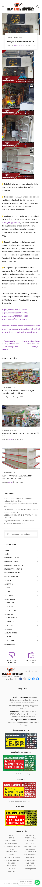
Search (37, 6)
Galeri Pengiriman (14, 37)
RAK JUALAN (8, 607)
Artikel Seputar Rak (9, 387)
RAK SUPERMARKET (11, 633)
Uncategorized (9, 644)
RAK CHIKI (7, 592)
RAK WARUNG (9, 640)
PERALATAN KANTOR (11, 558)
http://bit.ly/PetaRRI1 (11, 222)
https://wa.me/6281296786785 (15, 319)
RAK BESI (7, 588)
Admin (10, 397)
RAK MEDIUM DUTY (10, 618)
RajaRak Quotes (19, 45)
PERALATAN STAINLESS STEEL (14, 565)
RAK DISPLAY (8, 595)
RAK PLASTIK (8, 625)
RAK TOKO (8, 637)
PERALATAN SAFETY (11, 561)
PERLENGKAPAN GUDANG (13, 569)
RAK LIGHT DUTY (10, 610)
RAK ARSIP (7, 580)
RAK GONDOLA (9, 599)
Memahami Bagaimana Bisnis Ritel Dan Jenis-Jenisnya (31, 344)
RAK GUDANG (9, 603)
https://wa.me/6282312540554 (15, 316)
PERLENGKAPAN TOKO (12, 576)
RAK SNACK (8, 629)
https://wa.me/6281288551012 (14, 309)
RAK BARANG (8, 584)
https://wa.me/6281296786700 (15, 313)
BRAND (6, 554)
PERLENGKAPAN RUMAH (12, 573)
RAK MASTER (8, 614)
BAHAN (6, 550)
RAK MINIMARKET (10, 622)
